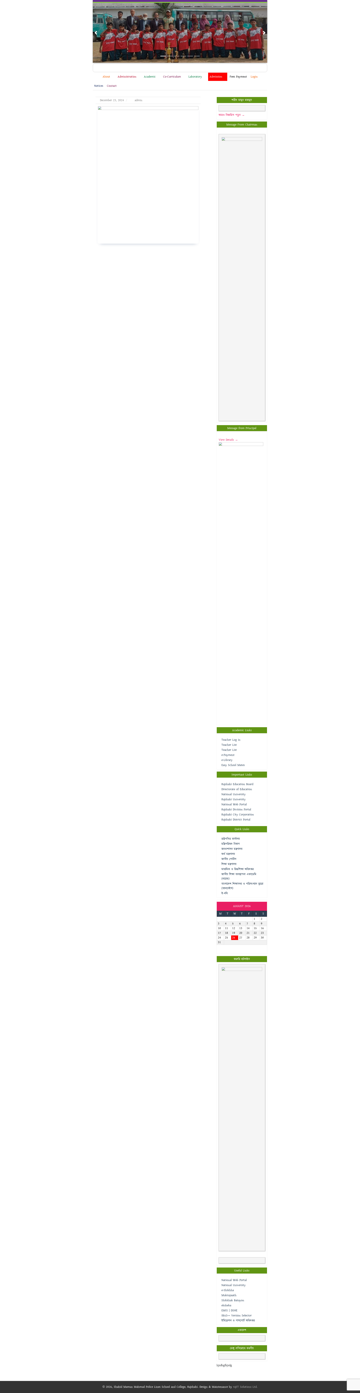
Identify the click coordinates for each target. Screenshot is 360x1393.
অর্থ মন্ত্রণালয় (228, 854)
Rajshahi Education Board (237, 784)
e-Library (226, 760)
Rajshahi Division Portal (236, 809)
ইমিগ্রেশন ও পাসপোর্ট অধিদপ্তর (238, 1320)
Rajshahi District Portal (235, 819)
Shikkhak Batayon (232, 1300)
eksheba (226, 1305)
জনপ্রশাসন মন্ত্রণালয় (231, 849)
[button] (96, 33)
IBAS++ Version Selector (236, 1315)
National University (233, 794)
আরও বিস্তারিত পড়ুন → (232, 115)
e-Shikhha (227, 1290)
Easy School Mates (233, 765)
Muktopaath (228, 1295)
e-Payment (228, 755)
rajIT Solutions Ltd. (245, 1387)
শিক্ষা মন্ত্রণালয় (228, 864)
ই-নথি (224, 893)
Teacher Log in (230, 740)
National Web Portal (234, 804)
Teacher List (229, 745)
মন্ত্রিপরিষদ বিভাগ (230, 844)
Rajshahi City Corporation (237, 814)
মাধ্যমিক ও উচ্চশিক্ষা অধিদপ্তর (237, 869)
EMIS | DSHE (229, 1310)
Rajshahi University (233, 799)
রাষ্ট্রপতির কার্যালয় (230, 839)
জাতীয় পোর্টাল (228, 859)
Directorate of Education (236, 789)
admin (138, 100)
